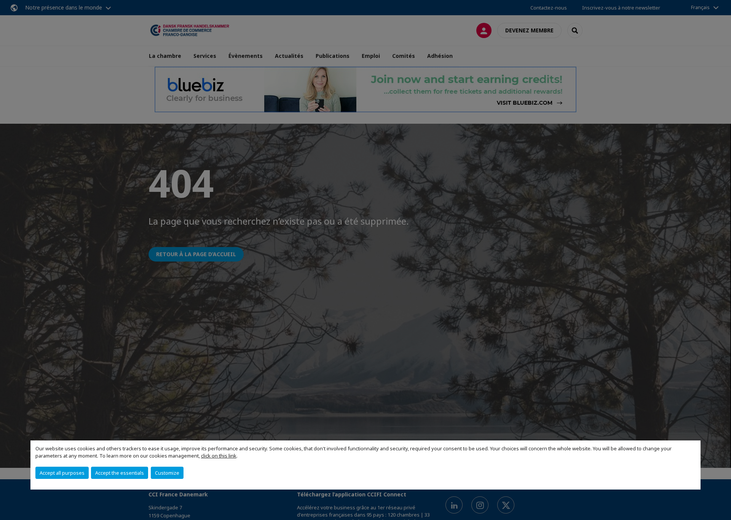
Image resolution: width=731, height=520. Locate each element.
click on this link (218, 455)
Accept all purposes (62, 472)
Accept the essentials (119, 472)
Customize (167, 472)
